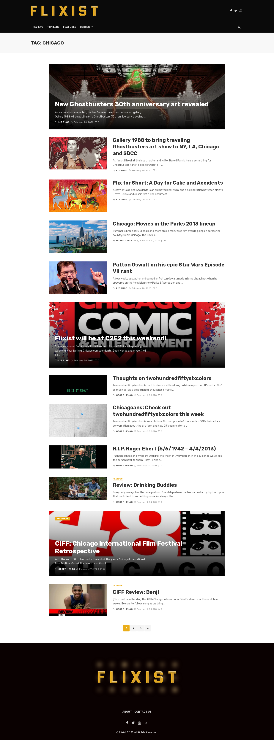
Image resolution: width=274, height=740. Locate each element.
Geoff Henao (124, 395)
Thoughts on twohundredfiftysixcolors (162, 378)
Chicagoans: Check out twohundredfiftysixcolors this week (158, 410)
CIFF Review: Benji (136, 592)
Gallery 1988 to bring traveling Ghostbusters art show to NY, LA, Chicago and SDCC (166, 146)
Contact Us (143, 711)
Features (69, 27)
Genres (85, 27)
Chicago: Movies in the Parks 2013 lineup (164, 224)
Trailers (53, 27)
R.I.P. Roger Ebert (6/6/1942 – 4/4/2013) (164, 449)
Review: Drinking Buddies (145, 485)
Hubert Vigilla (126, 240)
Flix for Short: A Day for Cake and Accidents (168, 183)
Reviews (38, 27)
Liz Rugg (121, 170)
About (127, 711)
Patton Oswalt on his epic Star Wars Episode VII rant (168, 268)
